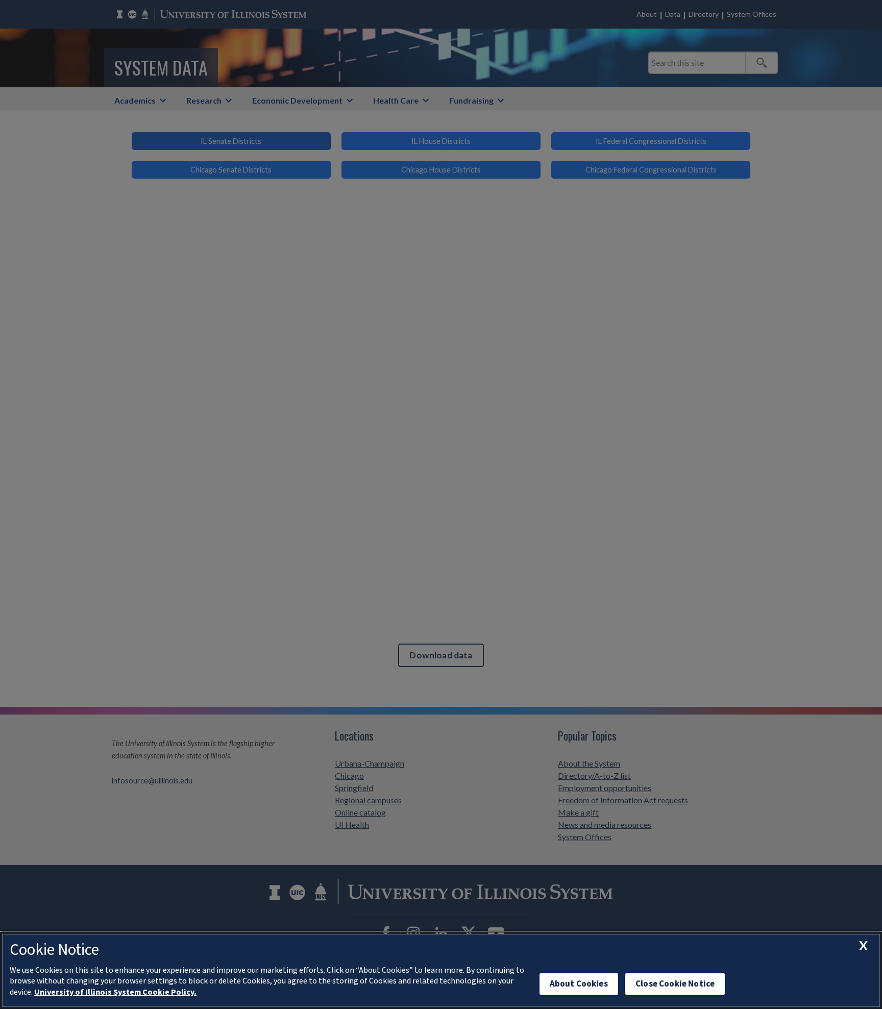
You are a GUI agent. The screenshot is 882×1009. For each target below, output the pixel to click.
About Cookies (579, 983)
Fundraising (471, 100)
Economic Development (297, 100)
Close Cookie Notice (675, 983)
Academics (135, 100)
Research (204, 100)
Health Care (396, 100)
